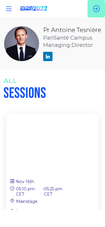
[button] (9, 8)
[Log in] (96, 8)
